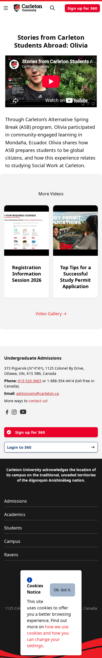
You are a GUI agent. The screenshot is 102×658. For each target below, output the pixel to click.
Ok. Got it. (62, 589)
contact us (38, 400)
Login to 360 (19, 447)
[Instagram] (14, 412)
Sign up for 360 (82, 8)
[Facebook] (7, 412)
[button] (7, 8)
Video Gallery (51, 314)
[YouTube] (23, 412)
